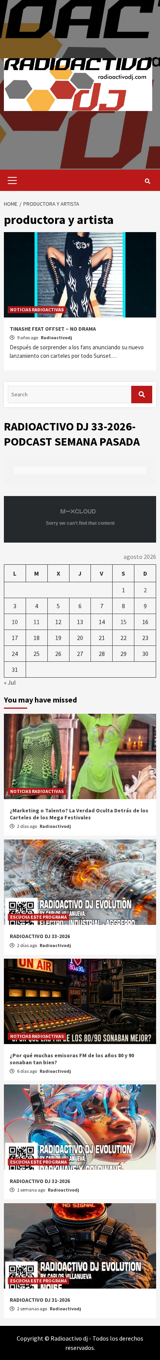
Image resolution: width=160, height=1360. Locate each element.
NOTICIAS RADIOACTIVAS (37, 309)
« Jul (10, 682)
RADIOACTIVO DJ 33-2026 (40, 936)
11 (36, 622)
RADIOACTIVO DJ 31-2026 (40, 1299)
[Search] (147, 181)
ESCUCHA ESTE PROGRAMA (38, 917)
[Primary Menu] (10, 180)
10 (15, 622)
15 (123, 622)
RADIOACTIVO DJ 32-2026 (40, 1181)
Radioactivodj (56, 337)
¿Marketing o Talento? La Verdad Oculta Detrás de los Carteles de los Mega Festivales (79, 814)
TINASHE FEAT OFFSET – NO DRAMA (53, 328)
